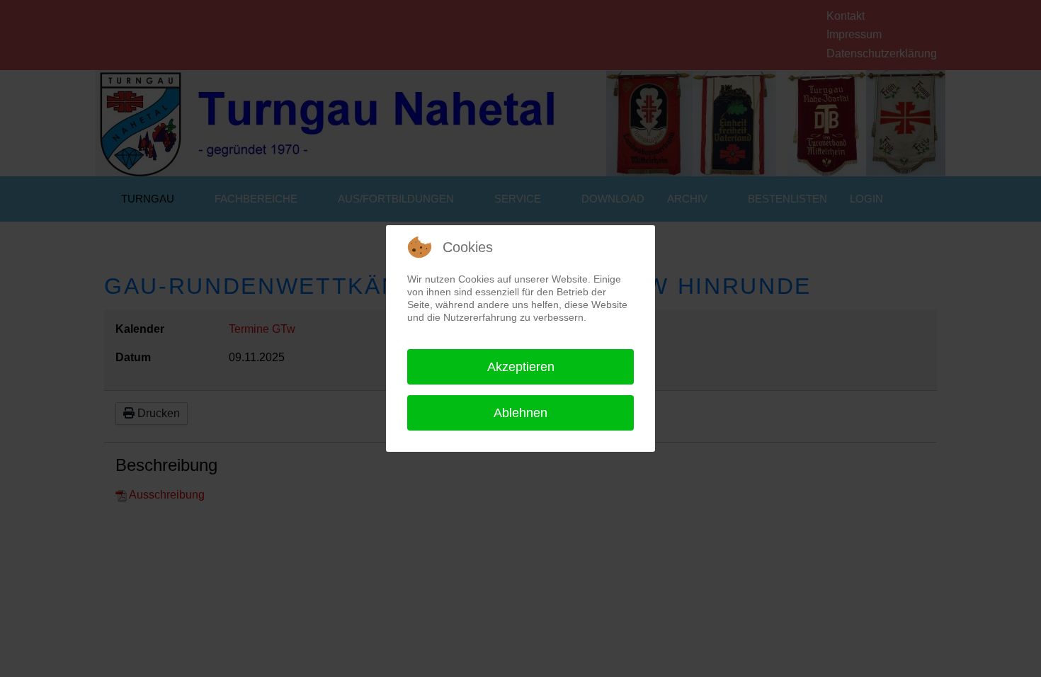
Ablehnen (520, 413)
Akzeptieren (520, 367)
